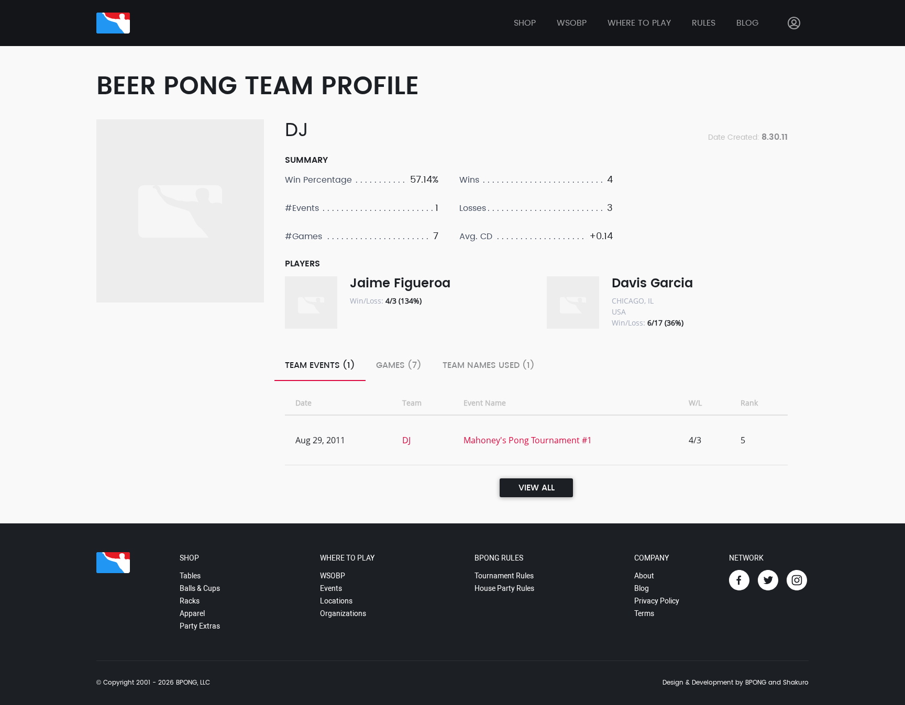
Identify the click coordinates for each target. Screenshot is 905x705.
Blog (747, 23)
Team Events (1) (320, 365)
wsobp (572, 23)
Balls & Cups (200, 588)
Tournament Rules (504, 576)
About (644, 576)
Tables (190, 576)
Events (331, 588)
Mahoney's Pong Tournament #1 (527, 440)
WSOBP (332, 576)
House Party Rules (504, 588)
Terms (644, 613)
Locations (336, 601)
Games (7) (399, 365)
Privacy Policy (656, 601)
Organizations (343, 613)
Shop (525, 23)
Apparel (192, 613)
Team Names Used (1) (489, 365)
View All (536, 488)
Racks (190, 601)
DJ (406, 440)
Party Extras (200, 626)
